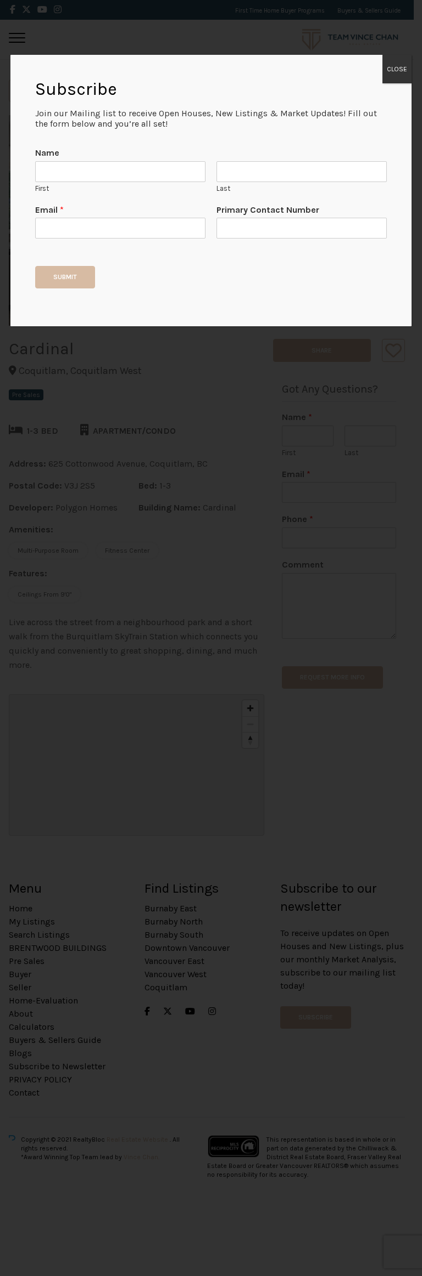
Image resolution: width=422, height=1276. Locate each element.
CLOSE (397, 69)
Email (49, 210)
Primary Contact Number (267, 210)
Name (47, 153)
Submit (65, 277)
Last (223, 188)
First (42, 188)
